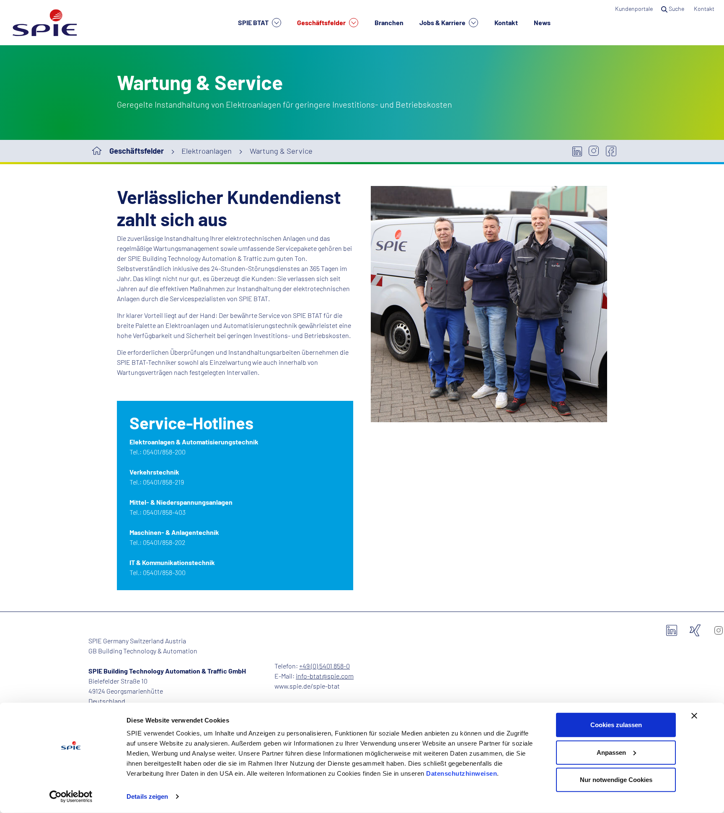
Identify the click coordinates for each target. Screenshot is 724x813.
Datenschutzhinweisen (461, 773)
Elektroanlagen (206, 150)
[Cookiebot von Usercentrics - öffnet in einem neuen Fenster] (71, 796)
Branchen (389, 22)
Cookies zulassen (616, 724)
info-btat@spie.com (325, 676)
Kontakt (506, 22)
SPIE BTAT (254, 22)
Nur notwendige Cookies (616, 779)
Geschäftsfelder (322, 22)
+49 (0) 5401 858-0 (324, 666)
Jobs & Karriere (443, 22)
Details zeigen (147, 796)
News (542, 22)
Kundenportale (634, 8)
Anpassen (611, 752)
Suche (676, 8)
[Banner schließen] (694, 716)
